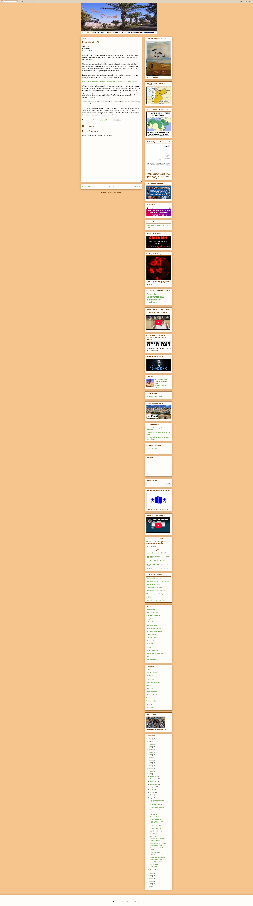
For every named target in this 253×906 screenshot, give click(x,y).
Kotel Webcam (151, 637)
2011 (150, 876)
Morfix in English (152, 641)
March (152, 870)
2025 (150, 741)
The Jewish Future (152, 695)
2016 (150, 765)
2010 (150, 878)
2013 (150, 774)
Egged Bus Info (151, 609)
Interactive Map (151, 625)
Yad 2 (148, 656)
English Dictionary (152, 612)
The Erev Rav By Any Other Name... (157, 801)
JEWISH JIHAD (151, 546)
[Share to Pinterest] (120, 120)
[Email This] (113, 120)
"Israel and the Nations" (154, 587)
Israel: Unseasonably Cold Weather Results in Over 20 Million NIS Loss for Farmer (109, 82)
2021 (150, 752)
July (152, 789)
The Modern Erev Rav (153, 542)
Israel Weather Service (153, 628)
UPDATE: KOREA (155, 841)
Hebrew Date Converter (154, 622)
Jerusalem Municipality (154, 631)
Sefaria (148, 647)
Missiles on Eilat (155, 825)
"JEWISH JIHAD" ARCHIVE (155, 600)
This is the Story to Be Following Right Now (158, 858)
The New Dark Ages (156, 817)
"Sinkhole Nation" (156, 852)
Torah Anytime (151, 698)
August (153, 787)
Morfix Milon (150, 644)
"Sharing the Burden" (157, 807)
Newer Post (86, 186)
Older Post (136, 186)
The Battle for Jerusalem (154, 865)
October (153, 781)
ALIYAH (149, 597)
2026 (150, 738)
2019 (150, 757)
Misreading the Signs (157, 804)
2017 (150, 763)
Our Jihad (149, 550)
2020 (150, 755)
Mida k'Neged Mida (156, 862)
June (152, 792)
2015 (150, 768)
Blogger (137, 902)
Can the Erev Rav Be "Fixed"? (156, 553)
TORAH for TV (151, 701)
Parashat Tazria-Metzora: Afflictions (157, 837)
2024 (150, 744)
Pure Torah (150, 679)
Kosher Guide (151, 634)
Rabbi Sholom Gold (153, 682)
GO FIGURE (154, 834)
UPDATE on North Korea (158, 855)
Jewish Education (152, 672)
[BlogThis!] (115, 120)
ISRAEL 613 (150, 669)
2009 (150, 881)
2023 (150, 747)
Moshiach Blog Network (154, 396)
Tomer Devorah (162, 379)
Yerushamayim (151, 659)
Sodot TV (149, 688)
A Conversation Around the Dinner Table (158, 844)
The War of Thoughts (153, 578)
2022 (150, 749)
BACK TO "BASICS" (153, 448)
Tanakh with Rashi (152, 650)
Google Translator (152, 619)
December (153, 776)
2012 (150, 873)
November (154, 779)
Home (111, 186)
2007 (150, 886)
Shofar (148, 685)
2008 (150, 884)
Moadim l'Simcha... (156, 831)
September (154, 784)
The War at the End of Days (155, 590)
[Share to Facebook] (118, 120)
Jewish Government (153, 584)
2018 (150, 760)
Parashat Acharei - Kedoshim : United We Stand (157, 821)
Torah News (150, 704)
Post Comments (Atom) (115, 192)
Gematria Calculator (153, 615)
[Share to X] (117, 120)
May (151, 795)
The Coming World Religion (155, 594)
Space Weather (151, 691)
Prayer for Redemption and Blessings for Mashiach (155, 298)
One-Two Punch (155, 828)
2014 (150, 771)
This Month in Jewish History (156, 653)
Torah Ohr (149, 707)
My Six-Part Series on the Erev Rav (158, 569)
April (152, 798)
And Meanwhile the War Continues (158, 561)
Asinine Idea (154, 814)
